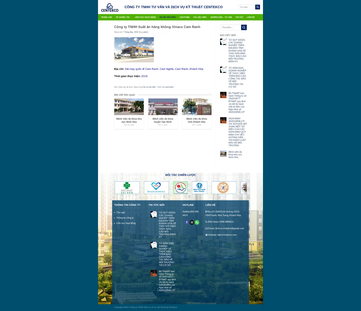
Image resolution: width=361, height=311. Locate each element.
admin (145, 32)
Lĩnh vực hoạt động (145, 17)
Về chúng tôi (122, 17)
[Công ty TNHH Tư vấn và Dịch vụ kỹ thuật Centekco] (109, 7)
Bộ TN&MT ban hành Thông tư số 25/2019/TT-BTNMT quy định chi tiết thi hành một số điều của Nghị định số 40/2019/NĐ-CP (237, 102)
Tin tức (239, 17)
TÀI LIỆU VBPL (200, 17)
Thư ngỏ (120, 212)
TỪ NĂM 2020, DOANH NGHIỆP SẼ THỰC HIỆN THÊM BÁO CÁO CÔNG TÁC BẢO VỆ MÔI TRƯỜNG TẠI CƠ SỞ (237, 77)
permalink (170, 87)
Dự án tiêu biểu (168, 17)
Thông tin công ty (125, 218)
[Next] (240, 189)
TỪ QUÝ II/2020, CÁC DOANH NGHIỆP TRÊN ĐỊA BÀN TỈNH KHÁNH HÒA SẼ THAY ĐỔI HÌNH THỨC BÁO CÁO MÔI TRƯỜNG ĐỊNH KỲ (237, 51)
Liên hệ (251, 17)
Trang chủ (106, 17)
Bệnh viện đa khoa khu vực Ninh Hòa (235, 154)
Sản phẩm (185, 17)
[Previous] (120, 189)
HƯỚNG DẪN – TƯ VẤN (221, 17)
